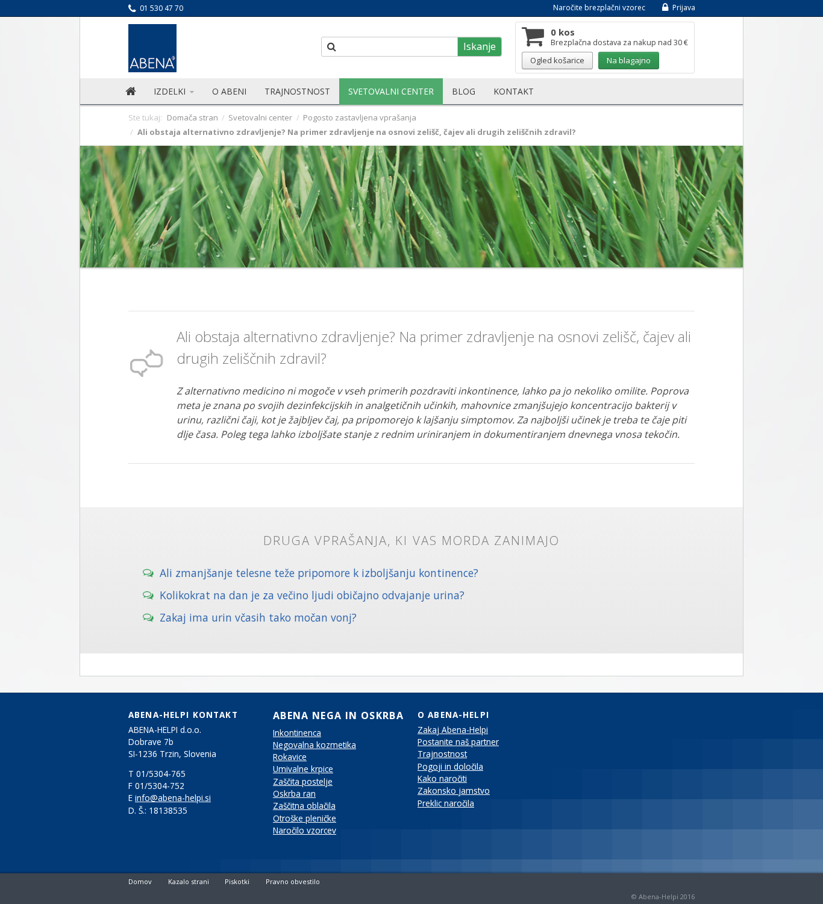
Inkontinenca (297, 733)
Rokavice (290, 757)
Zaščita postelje (303, 781)
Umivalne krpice (303, 769)
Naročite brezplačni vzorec (599, 7)
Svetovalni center (391, 91)
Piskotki (237, 881)
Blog (463, 91)
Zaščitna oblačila (304, 805)
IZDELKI (171, 91)
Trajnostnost (297, 91)
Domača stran (192, 117)
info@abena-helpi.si (173, 798)
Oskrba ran (294, 793)
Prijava (683, 7)
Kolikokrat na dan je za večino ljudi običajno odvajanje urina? (309, 594)
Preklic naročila (446, 803)
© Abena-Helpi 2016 (663, 896)
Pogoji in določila (450, 766)
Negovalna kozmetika (314, 745)
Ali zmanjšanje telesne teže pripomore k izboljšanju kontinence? (316, 572)
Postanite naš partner (458, 742)
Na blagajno (629, 60)
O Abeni (229, 91)
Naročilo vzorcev (304, 830)
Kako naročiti (442, 778)
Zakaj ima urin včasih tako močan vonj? (255, 616)
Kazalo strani (188, 881)
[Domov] (130, 91)
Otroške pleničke (304, 818)
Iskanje (479, 46)
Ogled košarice (557, 60)
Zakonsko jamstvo (454, 790)
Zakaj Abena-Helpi (453, 730)
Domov (140, 881)
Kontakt (513, 91)
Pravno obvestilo (293, 881)
